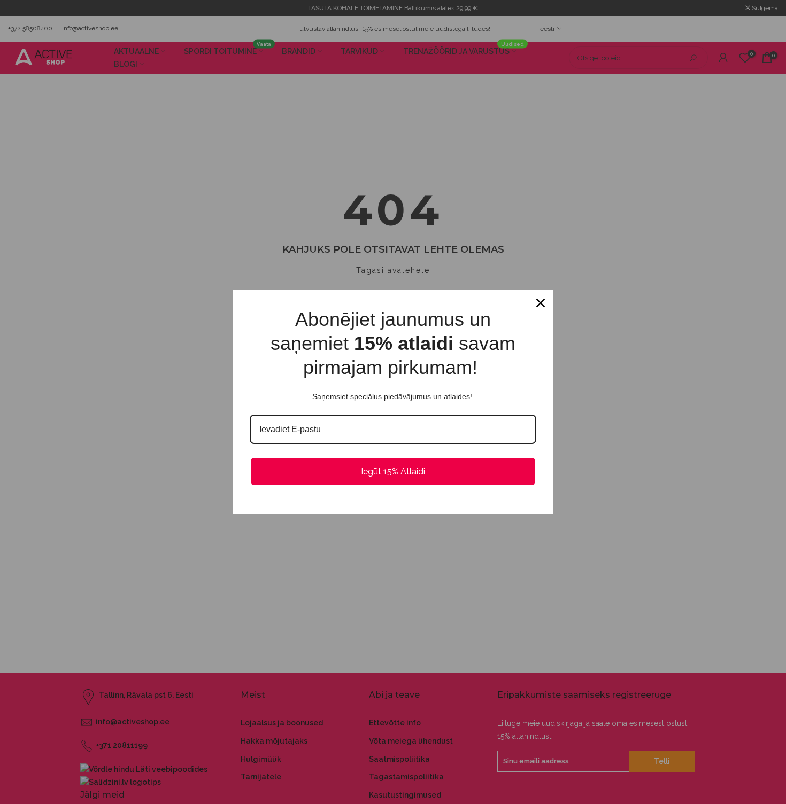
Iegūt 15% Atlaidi (393, 471)
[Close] (540, 303)
